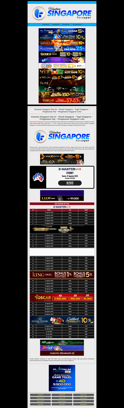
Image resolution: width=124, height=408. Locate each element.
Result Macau (83, 404)
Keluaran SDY (66, 24)
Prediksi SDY (62, 394)
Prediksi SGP (83, 394)
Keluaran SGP (55, 24)
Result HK (83, 401)
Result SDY (40, 404)
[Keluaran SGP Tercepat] (62, 31)
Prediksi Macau (40, 398)
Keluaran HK (45, 24)
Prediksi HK (40, 394)
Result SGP (62, 404)
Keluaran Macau (77, 24)
